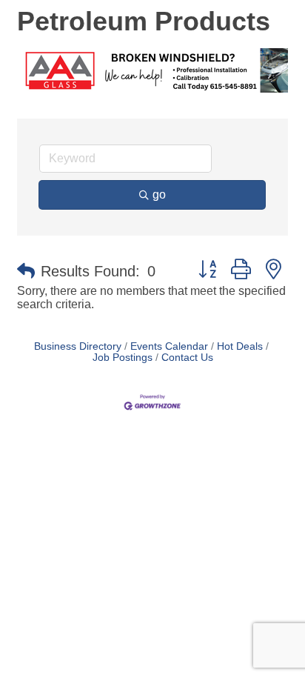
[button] (26, 271)
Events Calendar (169, 346)
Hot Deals (240, 346)
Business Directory (77, 346)
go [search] (159, 194)
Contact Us (187, 357)
